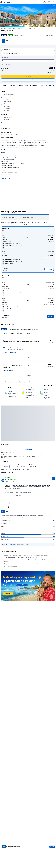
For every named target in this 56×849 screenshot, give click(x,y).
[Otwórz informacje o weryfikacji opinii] (41, 454)
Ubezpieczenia (20, 333)
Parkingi (12, 333)
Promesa (28, 333)
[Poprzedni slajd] (2, 85)
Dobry (7, 40)
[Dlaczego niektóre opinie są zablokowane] (13, 452)
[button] (28, 53)
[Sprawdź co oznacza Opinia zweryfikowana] (17, 479)
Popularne (5, 333)
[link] (8, 2)
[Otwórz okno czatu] (51, 839)
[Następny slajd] (53, 85)
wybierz (29, 357)
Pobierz (52, 846)
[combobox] (4, 466)
